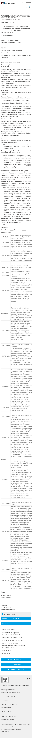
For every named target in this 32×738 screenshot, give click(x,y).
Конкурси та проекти (9, 629)
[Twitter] (30, 6)
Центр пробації (5, 731)
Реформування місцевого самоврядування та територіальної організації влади (13, 645)
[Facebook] (28, 6)
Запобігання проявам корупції (12, 637)
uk (26, 8)
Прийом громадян (17, 669)
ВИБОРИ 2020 (6, 654)
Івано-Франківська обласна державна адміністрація (15, 727)
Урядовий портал (5, 722)
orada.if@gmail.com (6, 707)
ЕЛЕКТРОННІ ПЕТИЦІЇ (17, 659)
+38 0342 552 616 (5, 700)
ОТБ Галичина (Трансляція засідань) (11, 729)
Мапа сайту (6, 712)
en (29, 8)
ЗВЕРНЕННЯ (17, 664)
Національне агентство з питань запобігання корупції (15, 724)
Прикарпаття (6, 650)
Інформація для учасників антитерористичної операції (11, 633)
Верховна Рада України (7, 719)
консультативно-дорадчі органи (12, 640)
